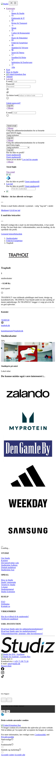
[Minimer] (3, 700)
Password (10, 84)
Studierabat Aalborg (9, 565)
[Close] (2, 202)
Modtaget (5, 210)
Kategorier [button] (10, 8)
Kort (8, 70)
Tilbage (10, 108)
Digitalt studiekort (8, 567)
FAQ (3, 602)
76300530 (5, 320)
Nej (3, 711)
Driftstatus (5, 604)
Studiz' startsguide (8, 582)
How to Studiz (12, 72)
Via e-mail (10, 172)
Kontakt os (5, 606)
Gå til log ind (14, 210)
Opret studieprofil (13, 155)
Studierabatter (12, 238)
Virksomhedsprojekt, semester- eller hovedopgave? (22, 633)
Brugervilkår (6, 666)
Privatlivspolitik (7, 737)
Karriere (4, 560)
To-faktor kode (12, 95)
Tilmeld (9, 77)
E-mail (9, 81)
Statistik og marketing (10, 750)
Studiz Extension (8, 591)
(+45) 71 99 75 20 (20, 661)
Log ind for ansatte (30, 159)
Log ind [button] (9, 79)
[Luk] (9, 700)
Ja (8, 711)
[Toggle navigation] (13, 3)
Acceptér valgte (7, 755)
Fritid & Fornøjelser (14, 241)
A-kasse (4, 587)
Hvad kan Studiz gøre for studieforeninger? (19, 631)
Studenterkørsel (7, 589)
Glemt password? (13, 103)
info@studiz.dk (14, 664)
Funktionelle (6, 745)
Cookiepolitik (40, 735)
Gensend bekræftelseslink (11, 234)
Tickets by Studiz (8, 585)
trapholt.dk (5, 325)
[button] (10, 105)
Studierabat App (7, 570)
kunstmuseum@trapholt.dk (12, 331)
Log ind (9, 184)
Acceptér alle (19, 755)
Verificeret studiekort (9, 619)
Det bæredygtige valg (10, 563)
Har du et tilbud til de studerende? (15, 616)
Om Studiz (5, 558)
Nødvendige (6, 739)
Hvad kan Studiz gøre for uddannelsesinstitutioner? (22, 629)
